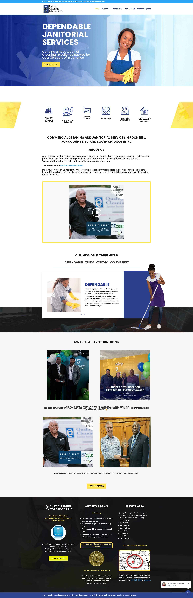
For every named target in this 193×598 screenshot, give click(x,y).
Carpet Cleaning (87, 117)
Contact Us (130, 9)
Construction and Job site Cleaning (144, 119)
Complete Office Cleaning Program (49, 119)
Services (105, 9)
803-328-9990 (67, 1)
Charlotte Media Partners (119, 595)
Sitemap (133, 595)
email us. (147, 580)
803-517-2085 (77, 1)
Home (97, 9)
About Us (117, 9)
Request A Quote (144, 9)
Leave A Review (96, 486)
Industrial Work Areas (125, 119)
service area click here (71, 165)
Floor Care (106, 119)
